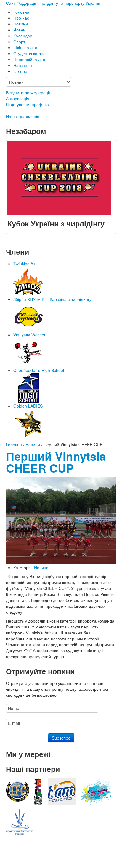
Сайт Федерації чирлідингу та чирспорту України (53, 3)
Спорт (19, 41)
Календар (22, 36)
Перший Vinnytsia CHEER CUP (56, 462)
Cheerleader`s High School (38, 370)
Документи (31, 30)
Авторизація (17, 98)
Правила (29, 71)
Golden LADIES (28, 406)
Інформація (32, 24)
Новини (32, 444)
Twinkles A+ (24, 264)
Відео (26, 77)
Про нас (21, 18)
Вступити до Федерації (28, 92)
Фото (25, 83)
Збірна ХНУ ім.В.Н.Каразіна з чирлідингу (52, 299)
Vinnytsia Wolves (29, 335)
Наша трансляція (22, 116)
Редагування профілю (27, 104)
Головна (21, 12)
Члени (19, 30)
